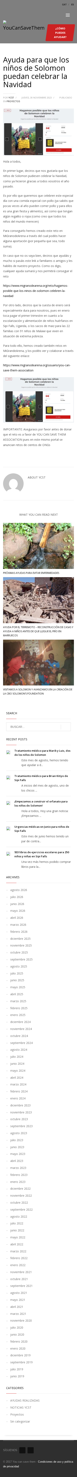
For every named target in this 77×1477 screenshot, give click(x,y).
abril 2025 (16, 994)
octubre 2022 (19, 1202)
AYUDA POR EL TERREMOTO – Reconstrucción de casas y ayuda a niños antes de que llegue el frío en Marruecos (38, 631)
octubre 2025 (19, 952)
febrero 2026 (19, 932)
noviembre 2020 (21, 1320)
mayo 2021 (17, 1300)
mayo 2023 (17, 1154)
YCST (11, 97)
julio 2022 (16, 1223)
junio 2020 (17, 1334)
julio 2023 (16, 1140)
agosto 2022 (18, 1216)
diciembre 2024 (20, 1022)
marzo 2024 (18, 1084)
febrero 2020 (19, 1341)
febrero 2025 (19, 1008)
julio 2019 (16, 1369)
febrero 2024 (19, 1091)
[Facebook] (22, 1450)
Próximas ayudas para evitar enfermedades (31, 573)
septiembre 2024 (21, 1043)
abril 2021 (16, 1307)
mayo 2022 (17, 1237)
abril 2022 (16, 1244)
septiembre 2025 (21, 959)
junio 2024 (17, 1064)
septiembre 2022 (21, 1209)
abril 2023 (16, 1161)
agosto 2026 (18, 890)
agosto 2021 (18, 1293)
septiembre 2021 (21, 1286)
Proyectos (13, 101)
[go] (66, 727)
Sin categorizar (20, 1421)
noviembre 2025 (21, 945)
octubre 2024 (19, 1036)
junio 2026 (17, 904)
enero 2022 (17, 1265)
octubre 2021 (19, 1279)
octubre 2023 (19, 1119)
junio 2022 (17, 1230)
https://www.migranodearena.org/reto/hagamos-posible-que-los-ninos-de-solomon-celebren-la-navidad (35, 291)
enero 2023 (17, 1182)
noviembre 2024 (21, 1029)
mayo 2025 (17, 987)
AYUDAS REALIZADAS (25, 1400)
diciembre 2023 (20, 1105)
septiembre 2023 (21, 1126)
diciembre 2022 (20, 1188)
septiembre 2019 (21, 1362)
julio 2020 (16, 1327)
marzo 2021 (18, 1314)
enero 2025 (17, 1015)
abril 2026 (16, 918)
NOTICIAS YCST (20, 1407)
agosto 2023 (18, 1133)
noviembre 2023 (21, 1112)
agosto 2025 (18, 966)
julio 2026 (16, 897)
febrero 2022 (19, 1258)
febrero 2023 (19, 1175)
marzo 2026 (18, 925)
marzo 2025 (18, 1001)
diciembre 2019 (20, 1355)
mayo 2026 (17, 911)
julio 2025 (16, 973)
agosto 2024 (18, 1050)
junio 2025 (17, 980)
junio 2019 (17, 1376)
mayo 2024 (17, 1071)
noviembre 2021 (21, 1272)
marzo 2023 (18, 1168)
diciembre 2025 (20, 939)
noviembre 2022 (21, 1195)
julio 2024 (16, 1057)
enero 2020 (17, 1348)
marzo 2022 (18, 1251)
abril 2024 (16, 1077)
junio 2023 (17, 1147)
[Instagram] (31, 1450)
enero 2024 (17, 1098)
